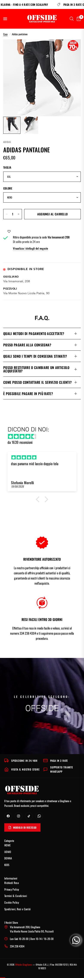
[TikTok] (29, 816)
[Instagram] (18, 816)
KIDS (6, 865)
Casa (5, 34)
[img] (44, 436)
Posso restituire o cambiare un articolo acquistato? (36, 369)
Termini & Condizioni (15, 896)
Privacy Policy (11, 889)
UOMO (7, 852)
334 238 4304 (17, 946)
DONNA (8, 858)
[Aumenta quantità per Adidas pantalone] (18, 214)
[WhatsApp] (39, 816)
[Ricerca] (71, 19)
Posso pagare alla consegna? (27, 344)
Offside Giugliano (23, 964)
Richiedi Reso (11, 883)
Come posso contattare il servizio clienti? (37, 382)
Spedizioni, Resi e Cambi (17, 909)
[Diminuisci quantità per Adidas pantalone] (6, 214)
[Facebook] (8, 816)
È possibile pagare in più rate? (28, 393)
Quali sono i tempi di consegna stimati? (35, 356)
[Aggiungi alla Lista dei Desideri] (9, 231)
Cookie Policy (11, 902)
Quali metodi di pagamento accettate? (33, 333)
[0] (78, 19)
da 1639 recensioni (20, 442)
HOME (7, 845)
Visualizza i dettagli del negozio (30, 248)
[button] (39, 499)
